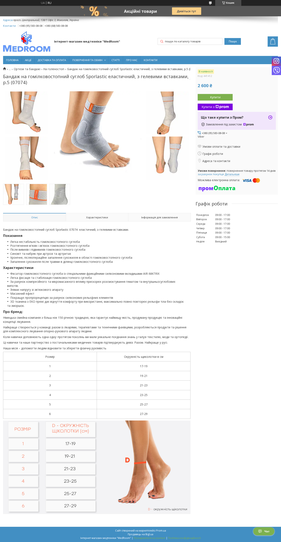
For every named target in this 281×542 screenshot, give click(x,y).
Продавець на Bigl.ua (140, 534)
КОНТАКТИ (150, 60)
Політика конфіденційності (184, 538)
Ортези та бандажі (27, 69)
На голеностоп (53, 69)
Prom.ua (161, 530)
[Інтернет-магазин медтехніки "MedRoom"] (26, 42)
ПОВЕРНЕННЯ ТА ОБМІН (87, 60)
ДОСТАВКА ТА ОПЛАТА (52, 60)
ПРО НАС (131, 60)
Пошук (233, 41)
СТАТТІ (115, 60)
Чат (266, 531)
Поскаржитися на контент (149, 538)
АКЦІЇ (28, 60)
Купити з (208, 107)
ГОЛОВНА (12, 60)
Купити (215, 97)
